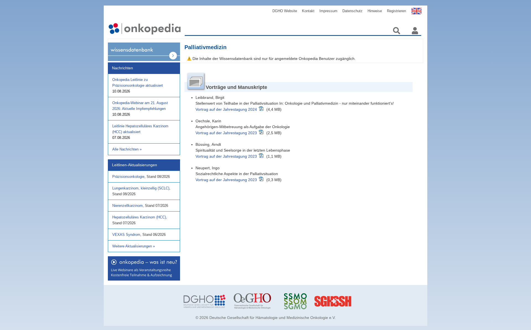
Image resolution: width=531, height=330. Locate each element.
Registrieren (396, 11)
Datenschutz (352, 11)
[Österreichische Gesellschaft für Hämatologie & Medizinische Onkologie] (254, 301)
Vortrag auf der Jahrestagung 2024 (226, 109)
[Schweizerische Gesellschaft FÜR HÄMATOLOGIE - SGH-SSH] (355, 301)
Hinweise (375, 11)
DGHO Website (284, 11)
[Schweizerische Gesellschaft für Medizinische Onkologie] (305, 301)
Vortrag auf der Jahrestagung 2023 (226, 133)
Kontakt (308, 11)
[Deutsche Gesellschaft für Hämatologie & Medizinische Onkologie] (204, 301)
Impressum (328, 11)
